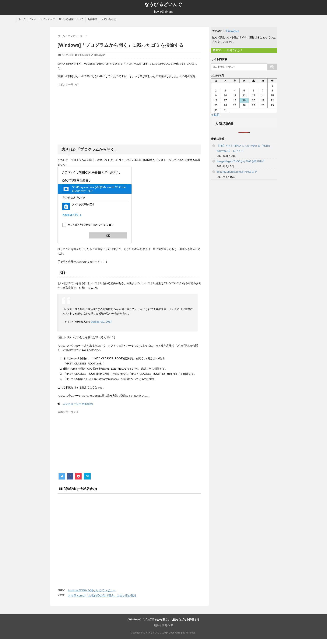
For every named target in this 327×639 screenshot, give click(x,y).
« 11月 (215, 114)
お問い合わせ (108, 19)
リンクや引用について (71, 19)
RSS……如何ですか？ (229, 50)
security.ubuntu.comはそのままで (237, 171)
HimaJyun (232, 30)
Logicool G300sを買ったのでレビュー (92, 590)
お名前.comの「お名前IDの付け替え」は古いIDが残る (102, 595)
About (33, 19)
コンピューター (72, 403)
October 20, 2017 (101, 321)
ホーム (22, 19)
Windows (87, 403)
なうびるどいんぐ (163, 4)
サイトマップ (47, 19)
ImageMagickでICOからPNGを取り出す (241, 161)
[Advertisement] (89, 114)
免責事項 (92, 19)
